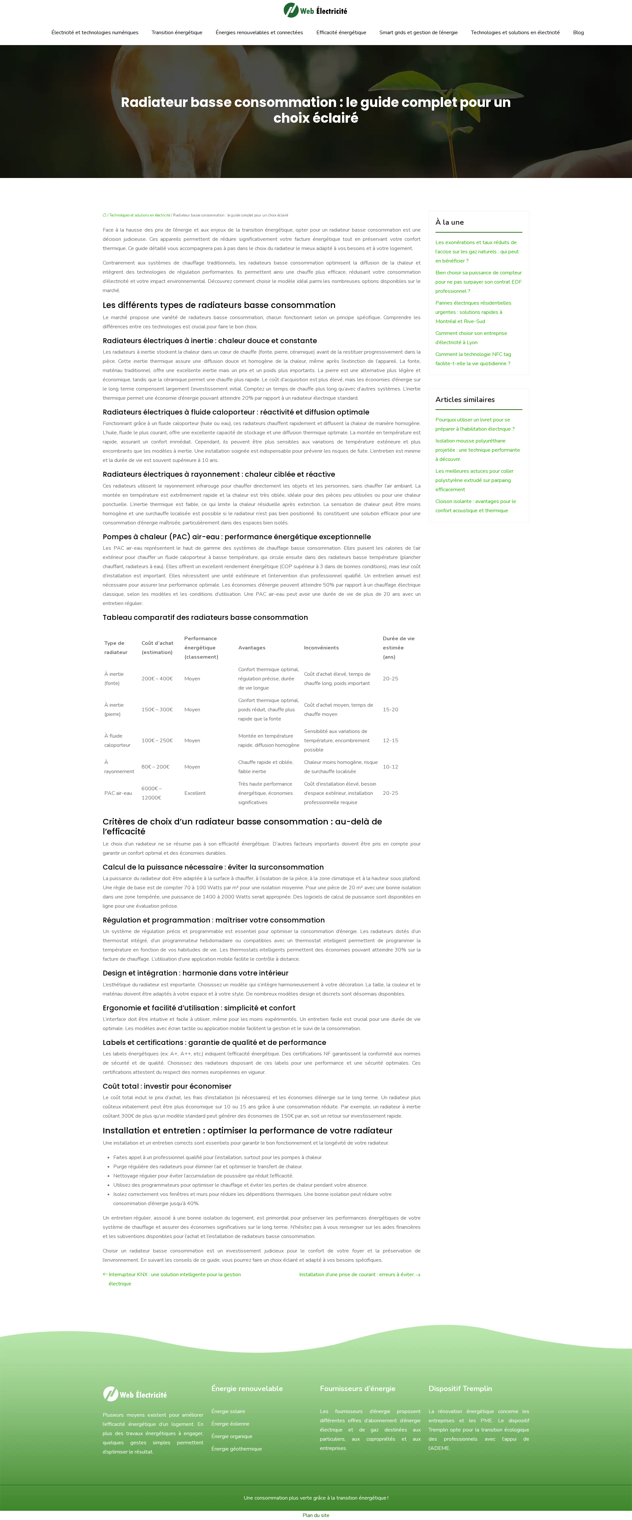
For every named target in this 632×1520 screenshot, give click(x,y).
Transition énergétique (177, 32)
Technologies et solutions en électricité (515, 32)
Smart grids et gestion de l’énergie (419, 32)
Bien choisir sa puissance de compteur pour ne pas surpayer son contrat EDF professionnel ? (478, 282)
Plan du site (316, 1515)
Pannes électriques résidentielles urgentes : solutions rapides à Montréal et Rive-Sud (473, 312)
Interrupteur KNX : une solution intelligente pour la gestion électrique (175, 1279)
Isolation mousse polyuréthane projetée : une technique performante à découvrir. (477, 450)
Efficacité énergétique (341, 32)
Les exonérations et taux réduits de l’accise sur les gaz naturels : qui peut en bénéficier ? (477, 252)
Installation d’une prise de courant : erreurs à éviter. (357, 1274)
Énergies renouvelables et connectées (259, 32)
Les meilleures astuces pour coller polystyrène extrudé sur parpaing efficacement (474, 480)
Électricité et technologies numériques (95, 32)
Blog (578, 32)
